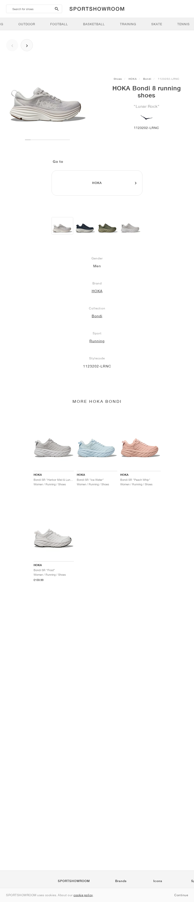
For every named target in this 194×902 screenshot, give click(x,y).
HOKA (133, 78)
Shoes (118, 78)
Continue (181, 895)
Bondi (147, 78)
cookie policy (83, 895)
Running (97, 341)
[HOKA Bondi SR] (85, 226)
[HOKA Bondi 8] (62, 226)
